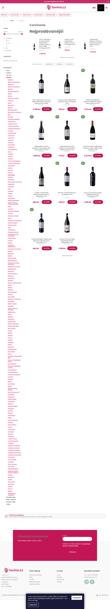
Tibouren (10, 434)
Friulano (10, 193)
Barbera (10, 108)
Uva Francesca (12, 464)
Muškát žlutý (11, 312)
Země (8, 70)
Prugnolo (10, 377)
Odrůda (8, 77)
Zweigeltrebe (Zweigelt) (12, 494)
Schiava (10, 413)
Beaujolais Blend (12, 110)
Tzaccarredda (12, 459)
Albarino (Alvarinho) (14, 87)
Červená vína (15, 15)
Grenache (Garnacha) (15, 220)
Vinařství (8, 73)
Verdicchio (11, 477)
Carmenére (11, 145)
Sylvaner (10, 422)
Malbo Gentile (12, 258)
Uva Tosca (11, 466)
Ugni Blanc (11, 462)
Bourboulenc (11, 121)
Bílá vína (4, 15)
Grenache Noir (12, 225)
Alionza (10, 96)
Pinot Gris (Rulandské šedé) (14, 360)
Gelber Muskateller (13, 200)
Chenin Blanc (12, 238)
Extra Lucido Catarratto (15, 182)
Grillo (9, 227)
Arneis (9, 103)
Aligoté (10, 94)
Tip (7, 46)
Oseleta (10, 340)
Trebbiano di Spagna (14, 450)
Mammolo (11, 271)
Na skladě (9, 38)
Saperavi (10, 404)
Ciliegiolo (10, 154)
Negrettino (11, 319)
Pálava (10, 344)
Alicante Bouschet (13, 91)
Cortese (10, 170)
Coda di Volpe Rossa (14, 163)
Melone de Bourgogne (14, 283)
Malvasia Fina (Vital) (14, 266)
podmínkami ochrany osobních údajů (76, 545)
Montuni (10, 294)
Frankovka (11, 186)
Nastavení (33, 605)
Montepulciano (12, 292)
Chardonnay (11, 230)
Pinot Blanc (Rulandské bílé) (15, 357)
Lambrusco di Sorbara (14, 249)
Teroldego (11, 432)
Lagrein (10, 243)
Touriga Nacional (13, 441)
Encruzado (11, 179)
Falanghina (11, 184)
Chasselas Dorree (13, 232)
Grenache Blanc (13, 223)
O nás (58, 575)
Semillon (10, 411)
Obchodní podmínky (35, 575)
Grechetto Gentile (13, 211)
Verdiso (10, 479)
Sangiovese (11, 401)
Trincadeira (11, 457)
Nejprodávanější (64, 15)
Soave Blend (11, 415)
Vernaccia (11, 484)
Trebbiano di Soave (13, 448)
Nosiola (10, 333)
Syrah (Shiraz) (12, 425)
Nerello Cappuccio (13, 324)
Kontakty (59, 577)
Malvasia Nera (12, 269)
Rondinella (11, 394)
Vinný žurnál (60, 579)
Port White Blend (13, 372)
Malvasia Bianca (12, 260)
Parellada (10, 342)
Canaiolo (10, 131)
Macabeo (11, 253)
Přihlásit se (72, 552)
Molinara (10, 290)
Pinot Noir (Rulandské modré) (14, 366)
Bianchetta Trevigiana (14, 112)
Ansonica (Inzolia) (13, 98)
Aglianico (10, 80)
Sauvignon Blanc (13, 406)
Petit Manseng (12, 349)
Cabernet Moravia (13, 126)
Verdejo (10, 475)
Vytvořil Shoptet (103, 595)
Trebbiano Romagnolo (14, 455)
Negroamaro (11, 321)
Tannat (10, 427)
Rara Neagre (11, 384)
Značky (8, 504)
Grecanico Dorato (13, 216)
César (9, 152)
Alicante (10, 89)
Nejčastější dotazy (34, 582)
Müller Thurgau (12, 304)
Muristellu (11, 306)
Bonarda (10, 117)
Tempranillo (11, 429)
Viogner (10, 486)
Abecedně (70, 64)
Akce (7, 41)
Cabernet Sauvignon (14, 128)
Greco (10, 218)
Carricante (11, 138)
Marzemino (11, 278)
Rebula (10, 386)
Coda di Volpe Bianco (14, 161)
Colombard (11, 165)
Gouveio (10, 213)
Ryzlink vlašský (12, 399)
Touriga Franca (12, 439)
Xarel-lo (10, 489)
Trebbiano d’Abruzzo (14, 445)
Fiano (9, 189)
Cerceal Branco (12, 149)
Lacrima (10, 240)
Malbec (10, 256)
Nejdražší (59, 64)
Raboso (10, 381)
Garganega (11, 198)
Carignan (10, 140)
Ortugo (10, 338)
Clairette (10, 159)
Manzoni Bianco (12, 273)
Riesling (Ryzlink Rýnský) (12, 389)
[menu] (2, 6)
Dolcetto (10, 177)
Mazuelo (10, 280)
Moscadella (11, 297)
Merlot (10, 285)
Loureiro (10, 251)
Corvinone (11, 175)
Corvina (10, 172)
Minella (10, 287)
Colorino (10, 168)
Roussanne (11, 397)
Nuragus (10, 335)
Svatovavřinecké (13, 420)
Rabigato (10, 379)
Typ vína (8, 75)
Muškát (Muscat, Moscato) (13, 309)
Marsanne (11, 276)
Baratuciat (11, 105)
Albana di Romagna (14, 82)
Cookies (31, 579)
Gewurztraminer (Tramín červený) (13, 203)
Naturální (8, 50)
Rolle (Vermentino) (13, 392)
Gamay (10, 196)
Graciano (10, 209)
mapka (5, 582)
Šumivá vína (38, 15)
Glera (9, 206)
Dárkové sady (50, 15)
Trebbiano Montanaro (14, 452)
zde (36, 600)
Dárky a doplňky (11, 499)
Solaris (10, 418)
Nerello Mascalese (13, 326)
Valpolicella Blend (13, 469)
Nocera (10, 331)
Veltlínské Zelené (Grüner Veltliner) (13, 471)
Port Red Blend (12, 370)
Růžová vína (27, 15)
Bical (9, 114)
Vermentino (11, 482)
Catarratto (11, 147)
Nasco (10, 314)
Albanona (11, 84)
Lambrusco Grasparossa (11, 245)
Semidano (11, 408)
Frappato (10, 191)
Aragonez (11, 101)
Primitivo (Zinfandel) (14, 374)
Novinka (8, 43)
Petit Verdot (11, 351)
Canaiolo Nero (12, 133)
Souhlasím (77, 598)
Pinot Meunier (12, 364)
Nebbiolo (10, 317)
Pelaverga (11, 347)
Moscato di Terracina (14, 299)
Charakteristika (10, 497)
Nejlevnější (49, 64)
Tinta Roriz (11, 436)
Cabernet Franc (12, 124)
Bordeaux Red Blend (14, 119)
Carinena (10, 142)
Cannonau (11, 135)
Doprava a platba (34, 584)
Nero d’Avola (11, 328)
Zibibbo (10, 491)
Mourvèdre (11, 301)
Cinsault (10, 156)
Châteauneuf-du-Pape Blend (13, 235)
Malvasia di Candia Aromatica (13, 263)
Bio (7, 48)
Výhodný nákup (10, 502)
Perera (10, 354)
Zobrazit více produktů (67, 57)
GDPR (30, 577)
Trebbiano (11, 443)
